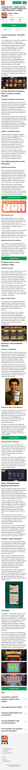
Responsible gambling (7, 748)
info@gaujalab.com (7, 761)
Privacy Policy (5, 750)
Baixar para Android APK (14, 197)
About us (4, 759)
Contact (4, 756)
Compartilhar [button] (9, 29)
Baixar (24, 2)
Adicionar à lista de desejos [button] (20, 29)
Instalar (14, 25)
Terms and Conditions (7, 752)
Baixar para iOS (14, 258)
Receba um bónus (17, 2)
